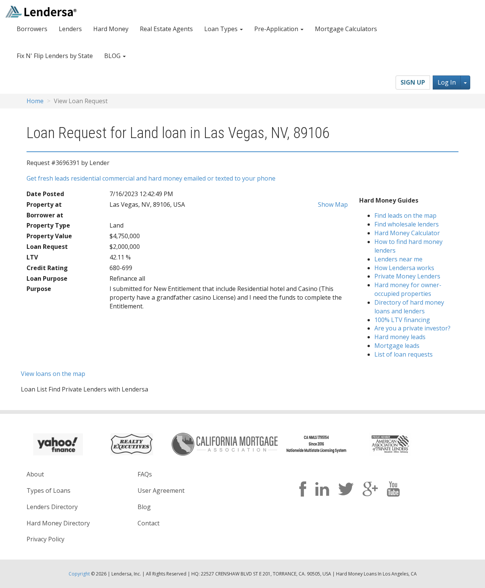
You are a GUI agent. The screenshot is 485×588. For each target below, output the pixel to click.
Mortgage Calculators (346, 29)
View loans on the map (53, 373)
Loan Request (47, 246)
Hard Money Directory (58, 523)
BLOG (113, 56)
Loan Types (221, 29)
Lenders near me (398, 259)
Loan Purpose (47, 278)
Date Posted (45, 194)
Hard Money (110, 29)
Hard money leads (400, 337)
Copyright (79, 574)
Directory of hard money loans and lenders (409, 306)
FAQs (145, 474)
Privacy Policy (45, 539)
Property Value (49, 236)
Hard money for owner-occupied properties (407, 289)
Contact (149, 523)
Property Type (48, 225)
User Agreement (161, 490)
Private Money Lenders (407, 276)
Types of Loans (48, 490)
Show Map (332, 204)
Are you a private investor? (412, 328)
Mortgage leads (396, 345)
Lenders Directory (52, 507)
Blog (144, 507)
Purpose (39, 289)
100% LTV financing (402, 320)
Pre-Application (277, 29)
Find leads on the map (405, 215)
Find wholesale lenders (406, 224)
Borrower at (45, 215)
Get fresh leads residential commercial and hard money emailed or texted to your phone (151, 178)
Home (35, 101)
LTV (32, 257)
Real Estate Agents (166, 29)
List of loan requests (403, 354)
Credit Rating (47, 268)
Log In (447, 82)
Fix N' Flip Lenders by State (55, 56)
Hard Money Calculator (407, 233)
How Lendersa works (404, 268)
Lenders (70, 29)
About (35, 474)
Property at (44, 204)
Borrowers (32, 29)
